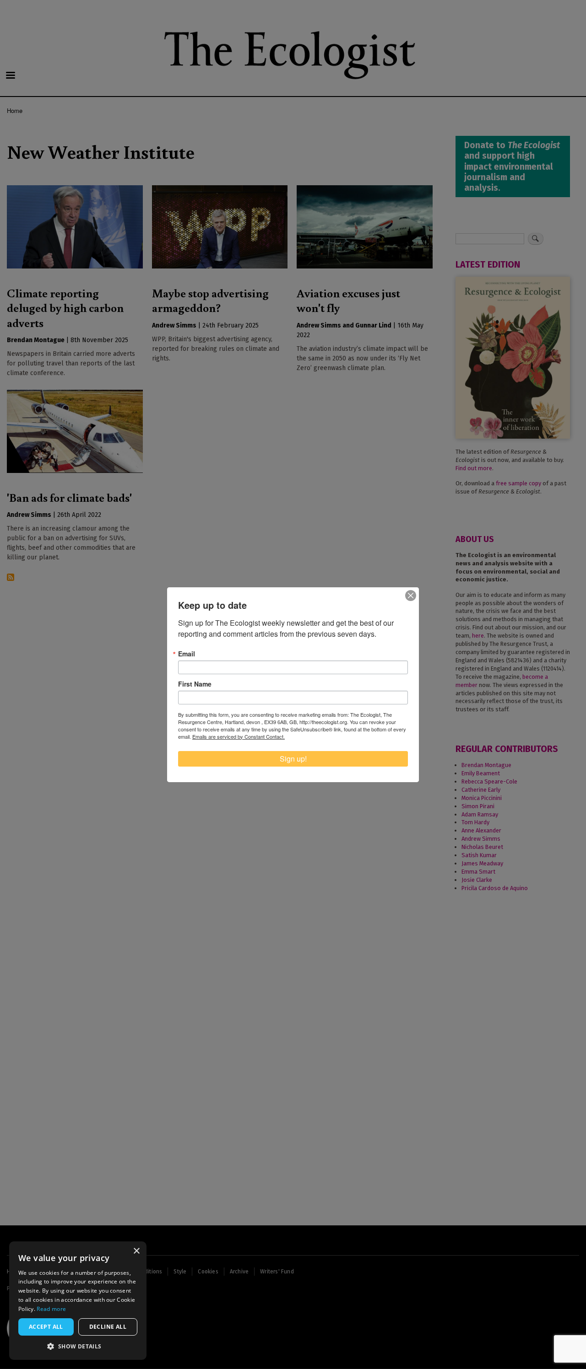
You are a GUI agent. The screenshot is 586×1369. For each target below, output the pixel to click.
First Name (195, 684)
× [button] (136, 1251)
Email (186, 653)
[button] (77, 1346)
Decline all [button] (107, 1327)
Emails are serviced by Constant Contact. (238, 736)
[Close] (410, 595)
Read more (51, 1309)
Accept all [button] (46, 1327)
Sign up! (293, 758)
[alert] (77, 1300)
